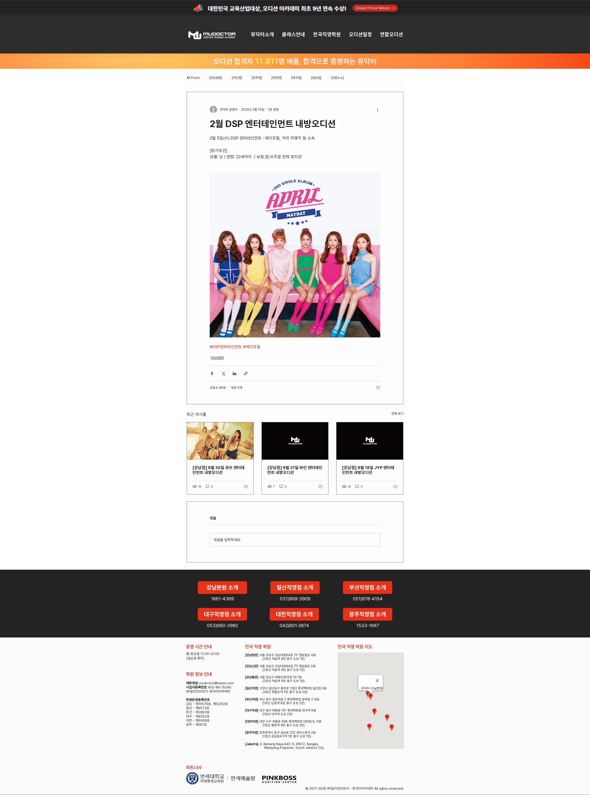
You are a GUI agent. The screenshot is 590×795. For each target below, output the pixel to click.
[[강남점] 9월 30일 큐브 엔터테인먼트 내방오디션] (220, 441)
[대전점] (276, 78)
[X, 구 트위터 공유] (223, 373)
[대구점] (296, 78)
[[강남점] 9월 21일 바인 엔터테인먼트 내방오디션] (295, 441)
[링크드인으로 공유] (234, 373)
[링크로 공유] (246, 373)
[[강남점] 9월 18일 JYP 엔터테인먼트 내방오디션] (369, 441)
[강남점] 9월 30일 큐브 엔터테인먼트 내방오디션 (218, 470)
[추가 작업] (377, 109)
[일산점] (316, 78)
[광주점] (256, 78)
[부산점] (237, 78)
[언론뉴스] (337, 78)
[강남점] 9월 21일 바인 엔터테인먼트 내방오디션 (294, 470)
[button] (258, 34)
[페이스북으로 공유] (212, 373)
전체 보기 (397, 413)
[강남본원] (215, 78)
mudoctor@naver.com (216, 683)
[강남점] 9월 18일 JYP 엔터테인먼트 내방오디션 (368, 470)
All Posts (193, 78)
